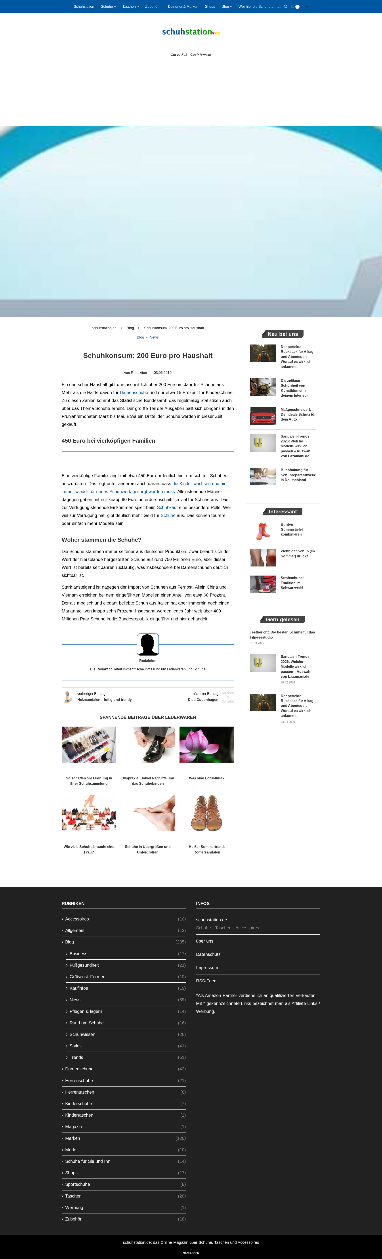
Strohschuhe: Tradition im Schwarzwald (292, 583)
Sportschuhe (125, 1184)
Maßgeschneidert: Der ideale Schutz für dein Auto (298, 414)
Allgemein (125, 930)
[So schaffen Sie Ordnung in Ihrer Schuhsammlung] (89, 745)
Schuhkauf (167, 507)
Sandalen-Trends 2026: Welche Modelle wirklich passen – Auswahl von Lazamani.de (296, 446)
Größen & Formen (128, 976)
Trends (128, 1057)
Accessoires (125, 919)
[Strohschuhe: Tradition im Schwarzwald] (263, 584)
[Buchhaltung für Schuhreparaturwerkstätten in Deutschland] (263, 476)
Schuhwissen (128, 1034)
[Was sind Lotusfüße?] (207, 745)
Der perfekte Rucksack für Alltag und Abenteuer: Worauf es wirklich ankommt (297, 357)
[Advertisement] (191, 92)
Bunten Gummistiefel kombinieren (292, 529)
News (128, 999)
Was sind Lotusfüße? (207, 778)
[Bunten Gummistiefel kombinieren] (263, 531)
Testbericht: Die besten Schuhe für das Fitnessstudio (282, 634)
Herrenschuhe (125, 1080)
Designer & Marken (183, 6)
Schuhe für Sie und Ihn (125, 1161)
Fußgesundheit (128, 965)
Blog (225, 6)
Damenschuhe (134, 392)
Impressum (207, 967)
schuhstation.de (104, 328)
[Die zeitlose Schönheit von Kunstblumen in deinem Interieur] (263, 387)
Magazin (125, 1126)
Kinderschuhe (125, 1103)
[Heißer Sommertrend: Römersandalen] (207, 813)
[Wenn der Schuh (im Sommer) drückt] (263, 557)
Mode (125, 1149)
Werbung (125, 1207)
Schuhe (107, 6)
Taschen (129, 6)
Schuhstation (84, 6)
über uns (204, 941)
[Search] (286, 6)
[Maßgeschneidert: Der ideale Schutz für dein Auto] (263, 416)
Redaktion (139, 373)
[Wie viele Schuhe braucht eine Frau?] (89, 813)
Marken (125, 1138)
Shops (210, 6)
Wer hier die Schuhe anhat (259, 6)
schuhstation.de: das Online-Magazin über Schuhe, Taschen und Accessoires (191, 1242)
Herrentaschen (125, 1092)
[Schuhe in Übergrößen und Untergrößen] (148, 813)
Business (128, 953)
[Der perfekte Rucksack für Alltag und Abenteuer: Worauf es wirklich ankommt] (263, 353)
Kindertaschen (125, 1115)
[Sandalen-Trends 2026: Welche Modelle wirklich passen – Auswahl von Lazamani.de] (263, 443)
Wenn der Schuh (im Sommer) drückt (298, 553)
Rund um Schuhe (128, 1022)
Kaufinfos (128, 988)
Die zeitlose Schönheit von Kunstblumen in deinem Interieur (294, 388)
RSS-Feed (206, 980)
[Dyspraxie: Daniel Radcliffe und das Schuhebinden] (148, 745)
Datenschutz (208, 954)
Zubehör (152, 6)
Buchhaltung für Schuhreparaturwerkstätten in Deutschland (298, 475)
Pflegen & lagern (128, 1011)
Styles (128, 1045)
